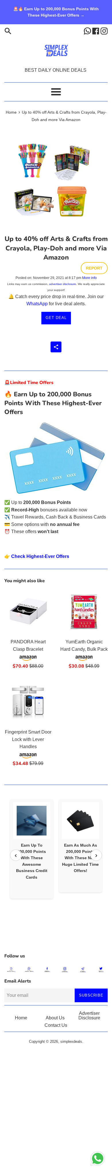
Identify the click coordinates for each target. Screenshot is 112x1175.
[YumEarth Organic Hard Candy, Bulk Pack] (84, 611)
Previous (16, 855)
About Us (55, 1017)
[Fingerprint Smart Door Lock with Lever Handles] (28, 702)
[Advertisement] (56, 935)
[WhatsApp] (88, 30)
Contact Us (56, 1025)
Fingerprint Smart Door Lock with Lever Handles (28, 739)
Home (21, 1017)
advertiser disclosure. (63, 284)
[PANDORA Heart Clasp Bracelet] (28, 611)
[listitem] (31, 849)
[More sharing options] (56, 347)
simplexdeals (71, 1041)
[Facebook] (96, 30)
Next (96, 855)
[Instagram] (104, 30)
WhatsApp (37, 303)
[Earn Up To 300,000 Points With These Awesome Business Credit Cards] (31, 820)
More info (89, 278)
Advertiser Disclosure (89, 1015)
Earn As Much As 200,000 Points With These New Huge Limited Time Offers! (80, 858)
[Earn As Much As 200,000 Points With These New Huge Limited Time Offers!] (80, 820)
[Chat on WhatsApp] (97, 1159)
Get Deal (56, 318)
